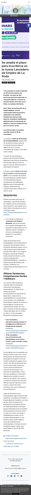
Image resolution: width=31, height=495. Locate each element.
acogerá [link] (15, 173)
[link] (29, 25)
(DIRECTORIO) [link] (15, 460)
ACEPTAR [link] (15, 493)
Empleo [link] (4, 82)
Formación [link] (11, 82)
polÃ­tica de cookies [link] (22, 491)
